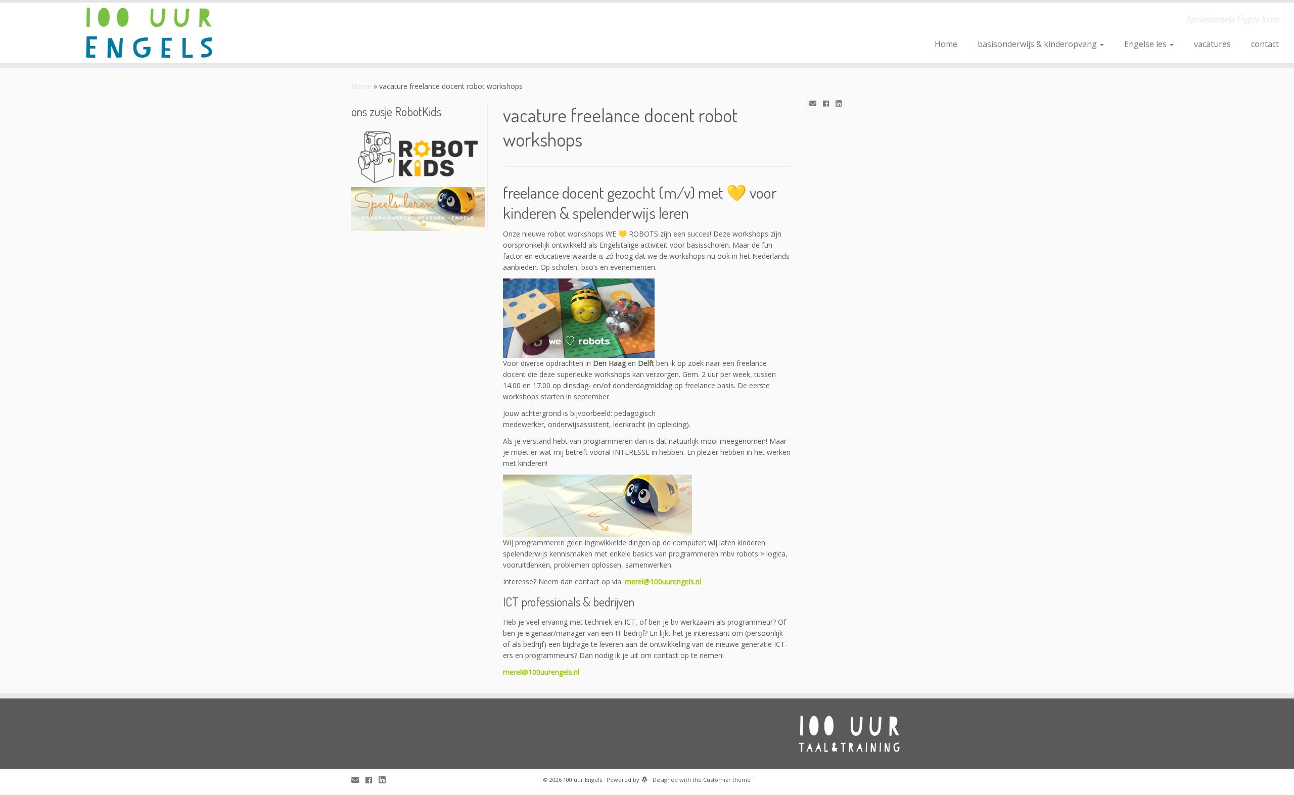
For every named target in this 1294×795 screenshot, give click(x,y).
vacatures (1212, 44)
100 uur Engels (582, 779)
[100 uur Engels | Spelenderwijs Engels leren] (149, 33)
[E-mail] (816, 103)
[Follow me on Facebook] (829, 103)
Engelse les (1146, 44)
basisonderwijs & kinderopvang (1038, 44)
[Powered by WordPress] (644, 777)
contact (1265, 44)
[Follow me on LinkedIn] (842, 103)
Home (946, 44)
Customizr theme (727, 779)
